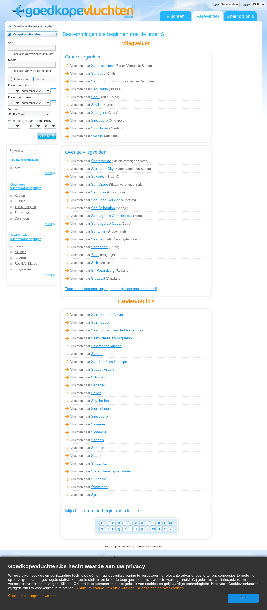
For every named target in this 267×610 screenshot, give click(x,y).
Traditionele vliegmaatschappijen (25, 237)
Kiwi (18, 167)
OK (243, 598)
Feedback (124, 546)
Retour (40, 79)
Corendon (22, 218)
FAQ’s (108, 546)
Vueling (20, 201)
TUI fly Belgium (25, 207)
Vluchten (175, 16)
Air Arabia (21, 258)
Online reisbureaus (24, 160)
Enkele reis (21, 79)
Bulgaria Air (23, 269)
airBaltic (20, 252)
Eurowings (22, 213)
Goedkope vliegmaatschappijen (33, 26)
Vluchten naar (92, 66)
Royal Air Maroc (26, 263)
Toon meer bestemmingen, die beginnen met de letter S (111, 289)
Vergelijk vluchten (27, 34)
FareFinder (207, 16)
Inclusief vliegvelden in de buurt (33, 53)
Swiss (19, 246)
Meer (48, 173)
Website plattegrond (149, 546)
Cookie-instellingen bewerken (32, 596)
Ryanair (20, 195)
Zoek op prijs (240, 16)
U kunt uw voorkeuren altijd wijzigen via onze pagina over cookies (130, 588)
